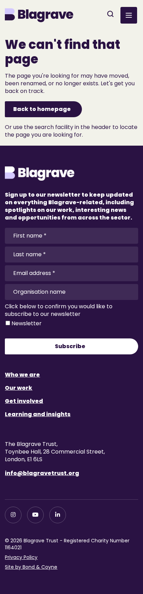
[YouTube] (35, 515)
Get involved (24, 401)
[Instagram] (13, 515)
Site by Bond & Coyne (31, 566)
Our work (18, 388)
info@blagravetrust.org (42, 473)
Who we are (22, 375)
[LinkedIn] (57, 515)
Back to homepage (42, 109)
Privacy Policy (21, 557)
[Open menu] (128, 15)
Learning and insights (37, 414)
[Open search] (110, 14)
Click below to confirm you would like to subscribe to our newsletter (58, 310)
